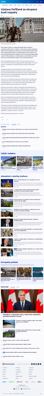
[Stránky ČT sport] (11, 381)
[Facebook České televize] (34, 364)
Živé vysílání (31, 367)
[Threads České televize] (40, 364)
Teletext (4, 371)
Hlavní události (5, 5)
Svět (23, 5)
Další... (31, 5)
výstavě (8, 79)
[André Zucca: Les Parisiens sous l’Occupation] (22, 30)
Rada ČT (4, 374)
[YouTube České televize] (36, 364)
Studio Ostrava (18, 371)
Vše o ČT (17, 378)
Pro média (18, 367)
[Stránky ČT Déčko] (26, 381)
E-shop (4, 376)
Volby (15, 5)
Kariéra (30, 374)
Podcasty (30, 371)
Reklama (4, 369)
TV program (5, 367)
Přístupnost (22, 393)
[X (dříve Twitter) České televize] (38, 364)
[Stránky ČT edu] (39, 381)
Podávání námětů (19, 376)
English (11, 393)
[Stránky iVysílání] (19, 381)
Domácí (19, 5)
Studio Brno (31, 369)
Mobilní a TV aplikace (33, 376)
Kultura (3, 119)
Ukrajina (10, 5)
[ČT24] (3, 1)
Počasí (17, 374)
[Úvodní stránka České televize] (9, 364)
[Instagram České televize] (32, 364)
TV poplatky (18, 369)
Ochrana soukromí (16, 393)
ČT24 (2, 15)
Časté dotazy (5, 378)
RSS (40, 393)
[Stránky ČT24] (4, 381)
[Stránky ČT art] (33, 381)
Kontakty (30, 378)
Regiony (26, 5)
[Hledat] (37, 1)
